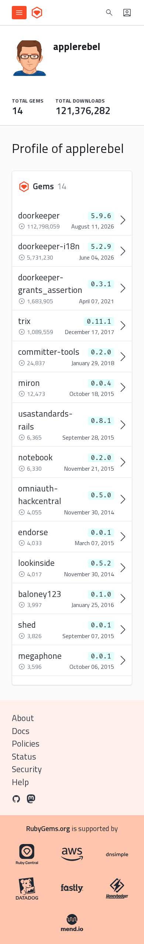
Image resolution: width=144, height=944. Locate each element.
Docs (21, 730)
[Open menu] (19, 12)
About (23, 717)
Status (24, 756)
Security (27, 769)
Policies (26, 743)
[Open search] (109, 12)
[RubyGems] (37, 13)
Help (20, 781)
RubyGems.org (48, 828)
